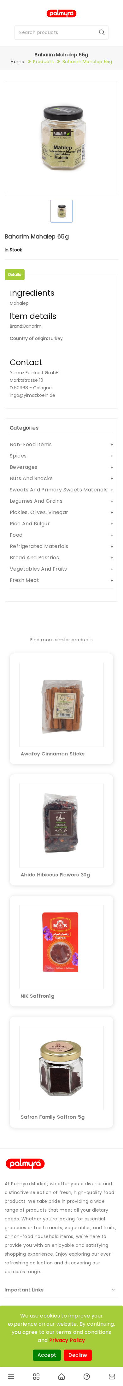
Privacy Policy (67, 1340)
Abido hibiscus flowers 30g (55, 874)
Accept (47, 1355)
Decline (77, 1355)
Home (17, 61)
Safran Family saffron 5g (53, 1117)
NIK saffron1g (38, 996)
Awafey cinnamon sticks (53, 753)
